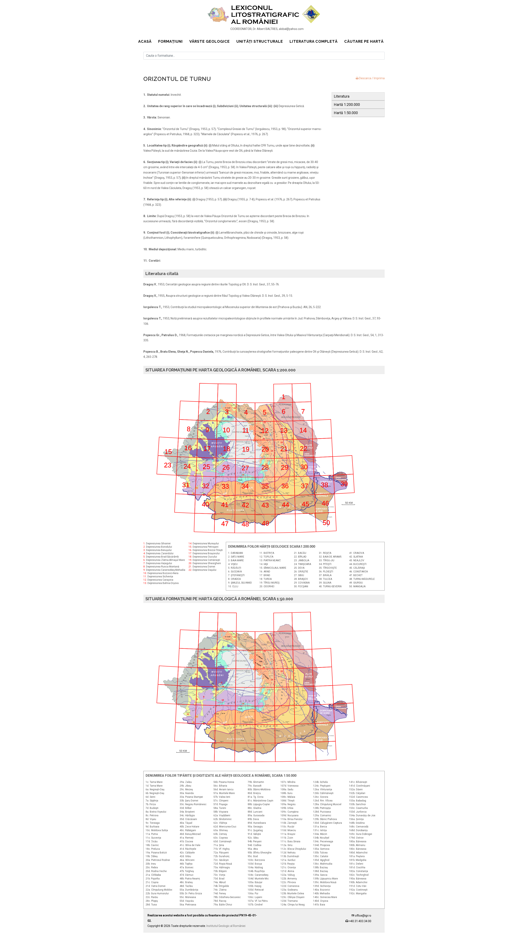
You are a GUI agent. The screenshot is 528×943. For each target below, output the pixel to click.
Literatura (341, 96)
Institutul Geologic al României (225, 926)
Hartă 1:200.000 (347, 104)
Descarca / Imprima (371, 78)
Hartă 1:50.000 (346, 113)
